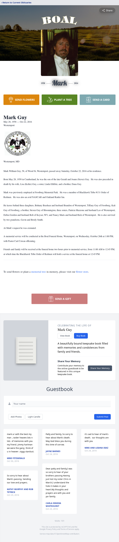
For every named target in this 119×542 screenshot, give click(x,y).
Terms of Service (67, 529)
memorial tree (38, 271)
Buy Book (80, 335)
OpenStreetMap (62, 534)
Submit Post (102, 416)
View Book (65, 335)
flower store (82, 271)
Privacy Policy (51, 529)
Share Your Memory (100, 368)
